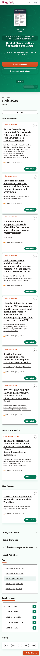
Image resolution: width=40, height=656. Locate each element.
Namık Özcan (15, 508)
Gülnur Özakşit (16, 410)
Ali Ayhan (19, 367)
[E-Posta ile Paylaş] (34, 645)
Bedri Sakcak (20, 276)
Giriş (35, 2)
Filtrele (21, 112)
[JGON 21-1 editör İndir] (34, 611)
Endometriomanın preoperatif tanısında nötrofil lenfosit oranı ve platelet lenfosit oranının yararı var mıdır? (16, 227)
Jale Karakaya (26, 410)
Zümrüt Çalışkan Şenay (10, 506)
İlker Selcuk (7, 149)
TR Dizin (20, 81)
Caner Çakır (15, 149)
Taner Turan (24, 157)
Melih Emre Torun (8, 147)
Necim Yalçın (27, 147)
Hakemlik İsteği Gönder (21, 71)
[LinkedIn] (27, 645)
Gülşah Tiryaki (15, 145)
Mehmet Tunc (27, 367)
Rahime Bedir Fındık (9, 405)
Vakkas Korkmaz (18, 153)
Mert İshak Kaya (26, 145)
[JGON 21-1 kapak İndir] (34, 606)
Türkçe (28, 2)
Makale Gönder (21, 64)
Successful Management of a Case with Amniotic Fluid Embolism (17, 499)
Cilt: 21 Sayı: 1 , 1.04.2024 (14, 579)
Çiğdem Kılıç (23, 149)
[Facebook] (5, 645)
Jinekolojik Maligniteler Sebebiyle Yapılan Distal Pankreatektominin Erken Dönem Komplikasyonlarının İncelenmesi (17, 448)
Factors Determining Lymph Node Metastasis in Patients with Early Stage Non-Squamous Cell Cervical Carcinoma (17, 135)
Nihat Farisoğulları (9, 278)
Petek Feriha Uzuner (23, 196)
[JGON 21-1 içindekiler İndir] (34, 617)
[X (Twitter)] (20, 645)
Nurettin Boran (8, 153)
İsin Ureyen (21, 151)
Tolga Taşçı (16, 157)
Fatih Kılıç (6, 145)
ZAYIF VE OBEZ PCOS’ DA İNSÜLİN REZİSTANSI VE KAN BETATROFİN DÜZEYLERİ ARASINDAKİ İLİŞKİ (16, 396)
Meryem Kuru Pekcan (20, 408)
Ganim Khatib (7, 237)
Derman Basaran (18, 155)
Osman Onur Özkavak (20, 327)
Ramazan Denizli (8, 276)
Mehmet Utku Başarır (20, 329)
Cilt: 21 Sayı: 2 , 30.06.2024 (14, 574)
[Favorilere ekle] (35, 125)
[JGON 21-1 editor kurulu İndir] (34, 622)
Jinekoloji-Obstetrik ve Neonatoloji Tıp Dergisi (20, 44)
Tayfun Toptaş (8, 155)
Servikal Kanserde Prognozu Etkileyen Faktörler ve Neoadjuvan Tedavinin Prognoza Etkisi (17, 358)
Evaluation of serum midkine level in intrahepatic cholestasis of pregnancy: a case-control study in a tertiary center (17, 266)
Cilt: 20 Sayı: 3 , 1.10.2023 (14, 589)
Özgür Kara (7, 280)
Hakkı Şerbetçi (7, 327)
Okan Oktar (18, 147)
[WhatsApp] (13, 645)
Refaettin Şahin (8, 324)
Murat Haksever (8, 329)
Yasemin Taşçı (22, 405)
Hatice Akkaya (7, 408)
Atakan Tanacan (8, 198)
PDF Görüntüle (30, 169)
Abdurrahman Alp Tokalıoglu (22, 459)
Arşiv (4, 560)
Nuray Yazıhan (27, 278)
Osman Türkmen (8, 463)
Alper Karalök (7, 157)
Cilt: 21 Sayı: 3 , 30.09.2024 (15, 569)
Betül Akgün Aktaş (9, 196)
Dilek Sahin (17, 198)
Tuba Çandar (7, 410)
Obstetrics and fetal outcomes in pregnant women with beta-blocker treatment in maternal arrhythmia (16, 186)
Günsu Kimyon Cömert (10, 151)
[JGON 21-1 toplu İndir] (34, 628)
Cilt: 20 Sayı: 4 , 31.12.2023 (14, 584)
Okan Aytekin (7, 459)
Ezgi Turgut (18, 278)
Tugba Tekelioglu (8, 367)
